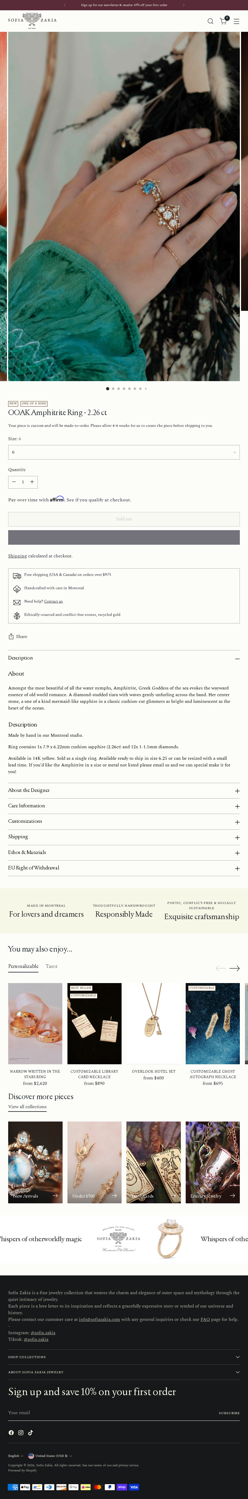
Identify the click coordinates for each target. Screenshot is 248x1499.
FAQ (205, 1319)
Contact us (53, 601)
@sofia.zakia (43, 1333)
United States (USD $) (51, 1455)
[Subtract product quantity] (13, 482)
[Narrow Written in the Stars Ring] (35, 1023)
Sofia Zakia (44, 1465)
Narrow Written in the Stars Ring (35, 1074)
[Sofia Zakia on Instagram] (21, 1434)
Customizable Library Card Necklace (94, 1074)
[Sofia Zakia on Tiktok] (31, 1434)
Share (21, 636)
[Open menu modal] (236, 21)
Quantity (17, 470)
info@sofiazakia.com (99, 1319)
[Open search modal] (210, 21)
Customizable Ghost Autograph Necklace (213, 1074)
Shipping (17, 556)
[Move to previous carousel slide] (221, 968)
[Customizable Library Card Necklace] (94, 1023)
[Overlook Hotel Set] (154, 1023)
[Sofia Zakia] (32, 21)
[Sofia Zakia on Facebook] (11, 1434)
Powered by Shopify (22, 1470)
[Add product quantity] (32, 482)
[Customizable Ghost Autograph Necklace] (213, 1023)
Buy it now (124, 537)
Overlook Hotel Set (153, 1072)
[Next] (183, 5)
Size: (14, 439)
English (13, 1455)
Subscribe (229, 1413)
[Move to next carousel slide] (235, 968)
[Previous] (64, 5)
